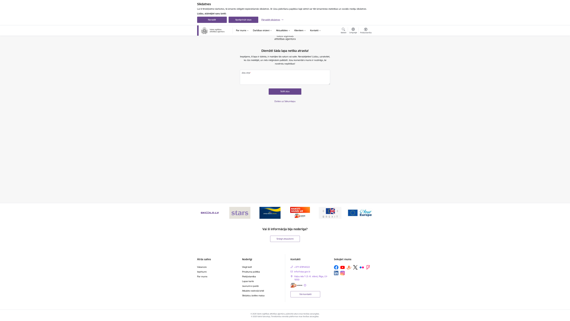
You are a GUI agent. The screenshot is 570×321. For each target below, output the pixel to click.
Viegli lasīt (247, 267)
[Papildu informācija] (305, 285)
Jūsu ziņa (246, 72)
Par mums (202, 276)
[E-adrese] (296, 285)
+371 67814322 (302, 267)
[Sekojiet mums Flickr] (362, 267)
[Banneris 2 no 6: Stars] (239, 212)
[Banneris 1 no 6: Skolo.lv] (210, 212)
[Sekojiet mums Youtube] (342, 267)
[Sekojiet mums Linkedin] (336, 273)
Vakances (202, 267)
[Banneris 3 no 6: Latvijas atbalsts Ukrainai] (270, 212)
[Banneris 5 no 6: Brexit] (330, 212)
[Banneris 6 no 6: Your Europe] (360, 212)
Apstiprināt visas (243, 19)
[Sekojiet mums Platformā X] (355, 267)
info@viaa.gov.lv (302, 271)
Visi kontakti (305, 294)
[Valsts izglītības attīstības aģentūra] (215, 30)
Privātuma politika (251, 271)
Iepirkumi (201, 271)
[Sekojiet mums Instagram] (342, 273)
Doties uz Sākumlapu (285, 101)
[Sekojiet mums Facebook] (336, 267)
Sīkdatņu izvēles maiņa (253, 295)
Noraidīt (212, 19)
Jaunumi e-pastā (250, 286)
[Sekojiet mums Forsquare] (368, 267)
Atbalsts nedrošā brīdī (253, 290)
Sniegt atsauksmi (285, 238)
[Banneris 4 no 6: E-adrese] (300, 212)
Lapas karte (248, 281)
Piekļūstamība (249, 276)
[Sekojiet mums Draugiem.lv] (349, 267)
